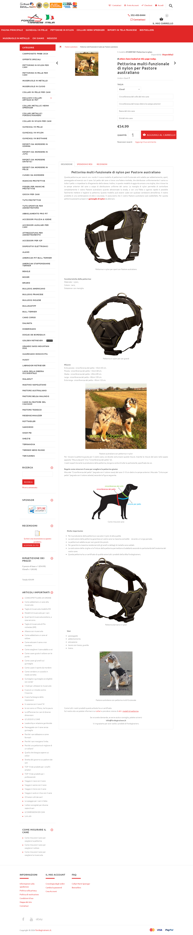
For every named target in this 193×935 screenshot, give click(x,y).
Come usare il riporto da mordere (38, 667)
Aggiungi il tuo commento (145, 142)
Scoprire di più (31, 545)
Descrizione (66, 164)
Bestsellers (76, 887)
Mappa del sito (26, 902)
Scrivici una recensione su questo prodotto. (37, 540)
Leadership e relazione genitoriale (38, 723)
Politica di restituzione (29, 894)
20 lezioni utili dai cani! (34, 797)
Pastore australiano (71, 47)
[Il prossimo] (175, 63)
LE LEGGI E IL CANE (32, 719)
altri (120, 711)
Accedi (160, 5)
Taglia (120, 84)
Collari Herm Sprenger (81, 883)
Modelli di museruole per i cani (37, 613)
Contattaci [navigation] (116, 5)
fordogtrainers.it (43, 930)
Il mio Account (133, 5)
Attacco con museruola (34, 631)
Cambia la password (54, 887)
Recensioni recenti (124, 142)
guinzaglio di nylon (97, 199)
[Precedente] (57, 63)
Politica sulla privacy (28, 890)
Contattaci (139, 19)
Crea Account (51, 891)
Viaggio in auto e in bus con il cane (38, 793)
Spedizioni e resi (84, 164)
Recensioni (102, 164)
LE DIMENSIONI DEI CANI (35, 812)
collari (98, 711)
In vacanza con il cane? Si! (35, 704)
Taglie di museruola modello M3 (38, 609)
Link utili (28, 816)
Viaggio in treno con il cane (35, 789)
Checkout (148, 5)
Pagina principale (60, 46)
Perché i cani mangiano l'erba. (36, 741)
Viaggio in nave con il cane (35, 781)
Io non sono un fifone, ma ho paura (39, 708)
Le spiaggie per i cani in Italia (36, 801)
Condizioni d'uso (26, 898)
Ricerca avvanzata (29, 487)
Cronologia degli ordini (55, 883)
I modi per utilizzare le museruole (38, 685)
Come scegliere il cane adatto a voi (39, 649)
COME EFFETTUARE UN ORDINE (38, 597)
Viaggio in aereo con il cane (35, 785)
